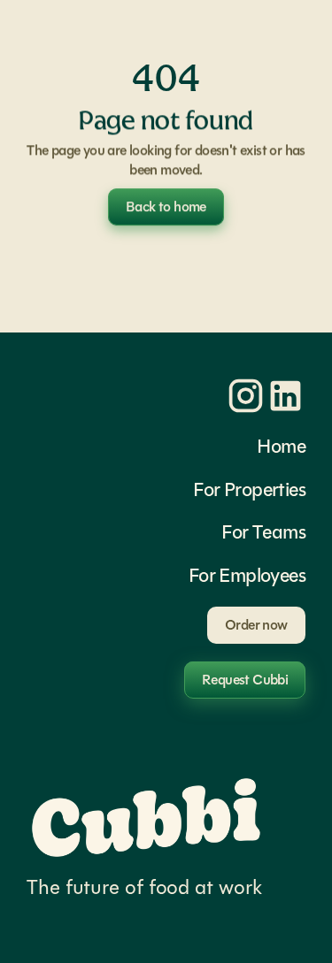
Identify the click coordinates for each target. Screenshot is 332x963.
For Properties (249, 489)
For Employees (247, 575)
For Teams (263, 532)
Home (281, 446)
